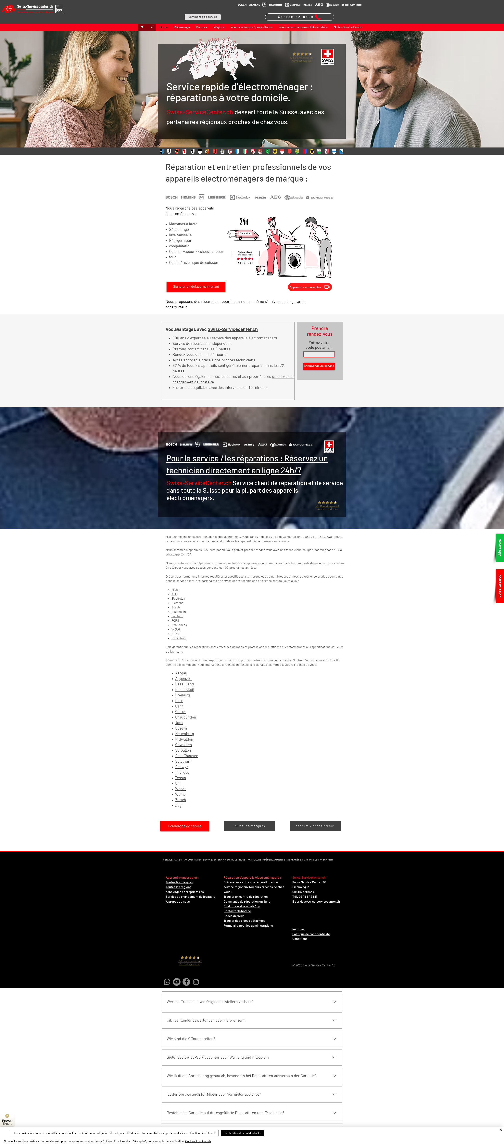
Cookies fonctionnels (198, 1141)
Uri (177, 783)
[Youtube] (177, 982)
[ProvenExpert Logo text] (7, 1122)
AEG (174, 594)
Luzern (181, 728)
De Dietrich (178, 639)
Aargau (181, 673)
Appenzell (183, 679)
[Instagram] (196, 982)
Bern (179, 701)
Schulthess (179, 625)
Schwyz (181, 767)
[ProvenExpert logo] (7, 1115)
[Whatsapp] (167, 982)
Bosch (175, 608)
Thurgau (182, 772)
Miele (175, 590)
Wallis (180, 794)
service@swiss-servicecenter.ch (317, 901)
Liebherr (177, 616)
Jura (179, 723)
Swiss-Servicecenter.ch (233, 329)
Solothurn (183, 761)
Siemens (177, 603)
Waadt (180, 789)
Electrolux (178, 599)
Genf (179, 706)
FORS (175, 621)
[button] (203, 17)
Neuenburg (184, 734)
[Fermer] (500, 1130)
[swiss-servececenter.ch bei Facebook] (186, 982)
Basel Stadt (184, 690)
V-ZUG (175, 630)
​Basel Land (184, 684)
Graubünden (185, 717)
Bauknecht (178, 612)
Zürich (180, 800)
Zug (178, 805)
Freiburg (182, 695)
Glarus (180, 712)
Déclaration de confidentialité (242, 1133)
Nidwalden (184, 739)
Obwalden (183, 745)
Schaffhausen (186, 756)
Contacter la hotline (237, 911)
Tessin (180, 778)
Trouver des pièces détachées (244, 920)
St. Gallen (183, 750)
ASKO (175, 634)
